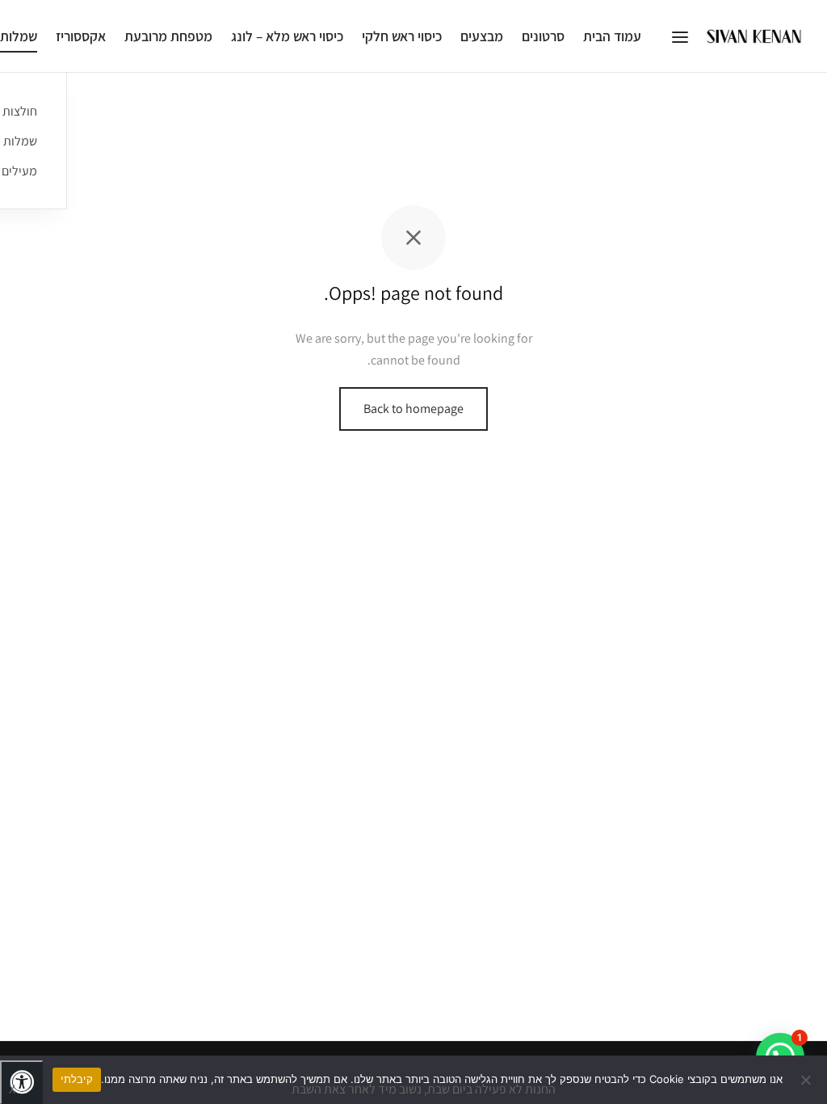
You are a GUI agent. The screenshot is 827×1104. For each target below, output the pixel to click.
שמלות (20, 141)
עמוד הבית (612, 36)
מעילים (19, 170)
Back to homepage (413, 408)
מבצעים (481, 36)
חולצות (19, 111)
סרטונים (543, 36)
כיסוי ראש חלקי (402, 36)
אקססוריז (81, 36)
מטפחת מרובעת (168, 36)
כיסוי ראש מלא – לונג (287, 36)
